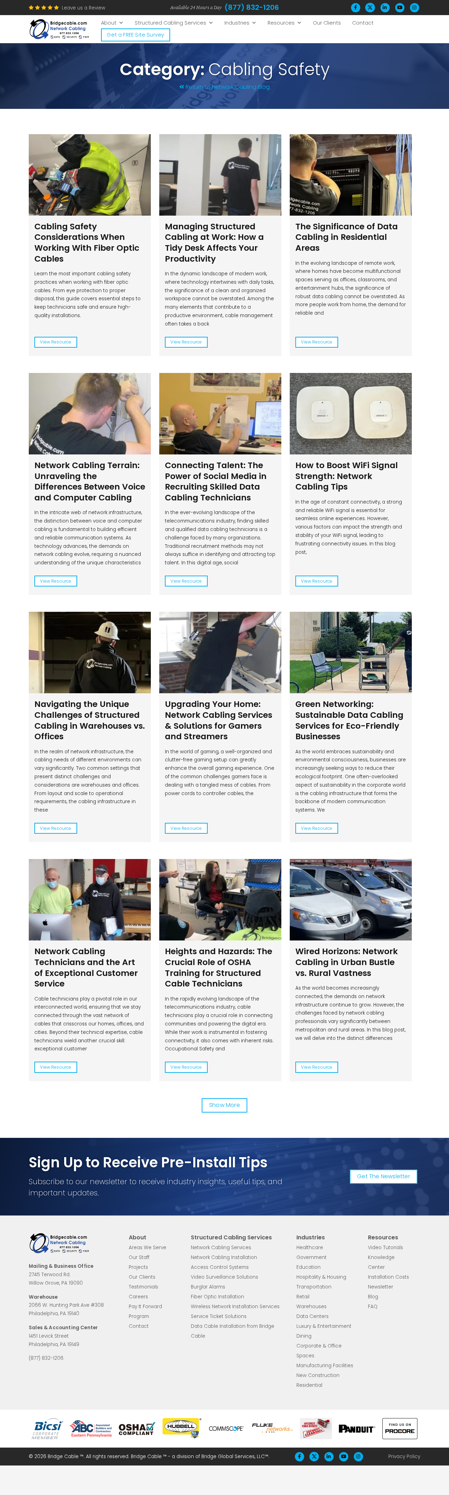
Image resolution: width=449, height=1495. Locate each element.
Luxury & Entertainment (323, 1326)
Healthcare (309, 1247)
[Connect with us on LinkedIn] (385, 7)
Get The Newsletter (383, 1176)
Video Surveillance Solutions (224, 1277)
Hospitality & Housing (321, 1277)
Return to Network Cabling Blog (228, 87)
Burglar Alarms (208, 1287)
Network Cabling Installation (224, 1257)
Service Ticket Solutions (219, 1316)
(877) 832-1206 (251, 7)
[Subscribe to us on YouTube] (400, 7)
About (108, 22)
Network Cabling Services (221, 1247)
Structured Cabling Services (170, 22)
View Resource (55, 342)
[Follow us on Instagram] (414, 7)
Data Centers (312, 1316)
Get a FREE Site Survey (135, 34)
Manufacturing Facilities (324, 1365)
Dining (303, 1336)
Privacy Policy (404, 1456)
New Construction (318, 1375)
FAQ (372, 1306)
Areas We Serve (147, 1247)
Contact (363, 22)
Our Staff (139, 1257)
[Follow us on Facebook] (355, 7)
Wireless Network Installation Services (235, 1306)
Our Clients (327, 22)
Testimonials (143, 1287)
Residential (309, 1385)
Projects (138, 1267)
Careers (138, 1296)
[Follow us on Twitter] (370, 7)
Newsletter (380, 1287)
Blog (373, 1296)
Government (311, 1257)
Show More (224, 1105)
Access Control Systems (220, 1267)
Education (308, 1267)
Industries (236, 22)
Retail (302, 1296)
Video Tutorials (385, 1247)
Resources (281, 22)
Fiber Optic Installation (217, 1296)
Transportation (313, 1287)
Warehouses (311, 1306)
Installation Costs (388, 1277)
